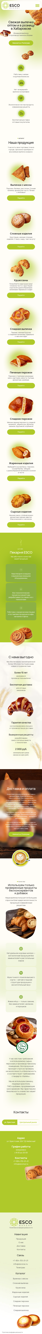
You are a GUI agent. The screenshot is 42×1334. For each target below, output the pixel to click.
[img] (11, 5)
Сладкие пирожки (21, 1301)
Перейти (21, 198)
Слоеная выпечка (20, 1283)
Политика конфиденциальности (12, 1332)
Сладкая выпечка (21, 1310)
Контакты (21, 1249)
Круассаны (20, 1287)
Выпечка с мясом (20, 1278)
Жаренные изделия (20, 1292)
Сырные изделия (20, 1296)
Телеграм (20, 1267)
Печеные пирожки (21, 1306)
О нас (21, 1242)
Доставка (21, 1246)
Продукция (21, 1239)
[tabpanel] (21, 1171)
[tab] (9, 1122)
